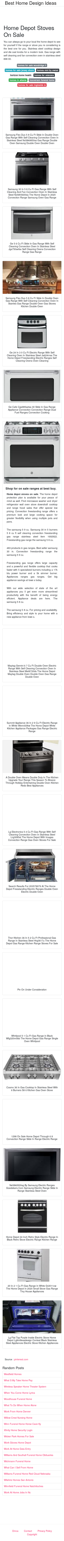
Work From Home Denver (17, 1411)
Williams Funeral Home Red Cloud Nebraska (27, 1473)
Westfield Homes (12, 1374)
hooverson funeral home (42, 80)
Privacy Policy (45, 1530)
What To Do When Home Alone (20, 1405)
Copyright (32, 1534)
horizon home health (20, 75)
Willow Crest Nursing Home (18, 1417)
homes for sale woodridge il (32, 65)
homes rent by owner (47, 70)
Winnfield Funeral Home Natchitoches (23, 1486)
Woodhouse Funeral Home (18, 1399)
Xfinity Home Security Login (18, 1430)
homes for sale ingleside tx (32, 85)
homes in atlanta (18, 80)
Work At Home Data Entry (17, 1448)
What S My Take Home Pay (18, 1380)
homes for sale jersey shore (20, 70)
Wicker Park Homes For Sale (19, 1436)
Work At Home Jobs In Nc (17, 1492)
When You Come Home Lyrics (19, 1392)
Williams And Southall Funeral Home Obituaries (28, 1455)
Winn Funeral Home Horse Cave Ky (22, 1423)
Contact (28, 1530)
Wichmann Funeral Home (17, 1461)
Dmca (15, 1530)
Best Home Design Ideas (30, 3)
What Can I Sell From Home (18, 1467)
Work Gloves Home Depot (17, 1442)
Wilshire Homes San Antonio (18, 1480)
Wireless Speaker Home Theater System (25, 1386)
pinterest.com (21, 1359)
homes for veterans (44, 75)
